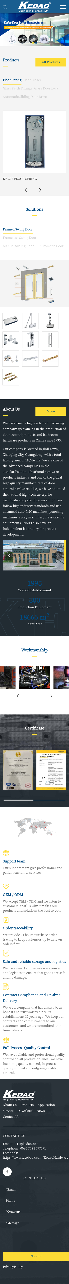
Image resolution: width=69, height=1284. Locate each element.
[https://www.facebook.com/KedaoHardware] (7, 1171)
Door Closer (32, 80)
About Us (10, 1105)
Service (8, 1111)
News (41, 1111)
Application (46, 1105)
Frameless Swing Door (19, 237)
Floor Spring (12, 80)
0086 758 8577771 (33, 1148)
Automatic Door (51, 246)
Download (25, 1111)
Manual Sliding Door (18, 246)
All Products (51, 62)
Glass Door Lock (46, 88)
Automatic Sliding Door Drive (25, 96)
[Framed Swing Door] (34, 283)
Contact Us (11, 1117)
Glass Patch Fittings (17, 88)
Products (27, 1105)
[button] (33, 43)
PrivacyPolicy (13, 1266)
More (51, 411)
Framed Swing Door (18, 229)
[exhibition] (34, 29)
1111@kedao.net (25, 1144)
